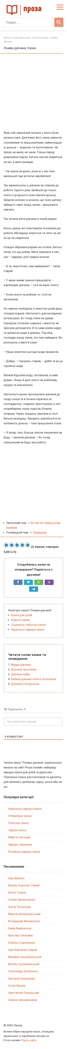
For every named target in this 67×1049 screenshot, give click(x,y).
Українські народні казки (27, 629)
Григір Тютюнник (19, 907)
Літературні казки (20, 816)
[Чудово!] (27, 545)
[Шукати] (58, 22)
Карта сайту (29, 1040)
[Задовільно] (17, 545)
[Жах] (6, 545)
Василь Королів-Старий (23, 885)
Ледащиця (40, 532)
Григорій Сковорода (21, 978)
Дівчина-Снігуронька (25, 684)
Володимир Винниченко (24, 921)
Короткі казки (20, 620)
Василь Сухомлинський (23, 964)
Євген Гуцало (17, 892)
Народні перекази (20, 844)
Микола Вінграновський (24, 914)
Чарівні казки (17, 830)
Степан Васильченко (21, 899)
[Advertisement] (33, 92)
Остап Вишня (16, 985)
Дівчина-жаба (20, 674)
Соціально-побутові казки (28, 624)
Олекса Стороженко (21, 942)
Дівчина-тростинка (23, 669)
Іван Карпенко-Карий (22, 950)
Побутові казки (18, 823)
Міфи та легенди (19, 837)
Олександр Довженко (23, 971)
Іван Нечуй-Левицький (23, 992)
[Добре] (22, 545)
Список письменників (22, 1000)
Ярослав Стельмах (20, 935)
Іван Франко (16, 878)
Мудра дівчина (21, 664)
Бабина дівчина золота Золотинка (33, 679)
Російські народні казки (24, 851)
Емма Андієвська (19, 928)
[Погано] (11, 545)
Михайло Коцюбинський (24, 957)
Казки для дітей (21, 615)
